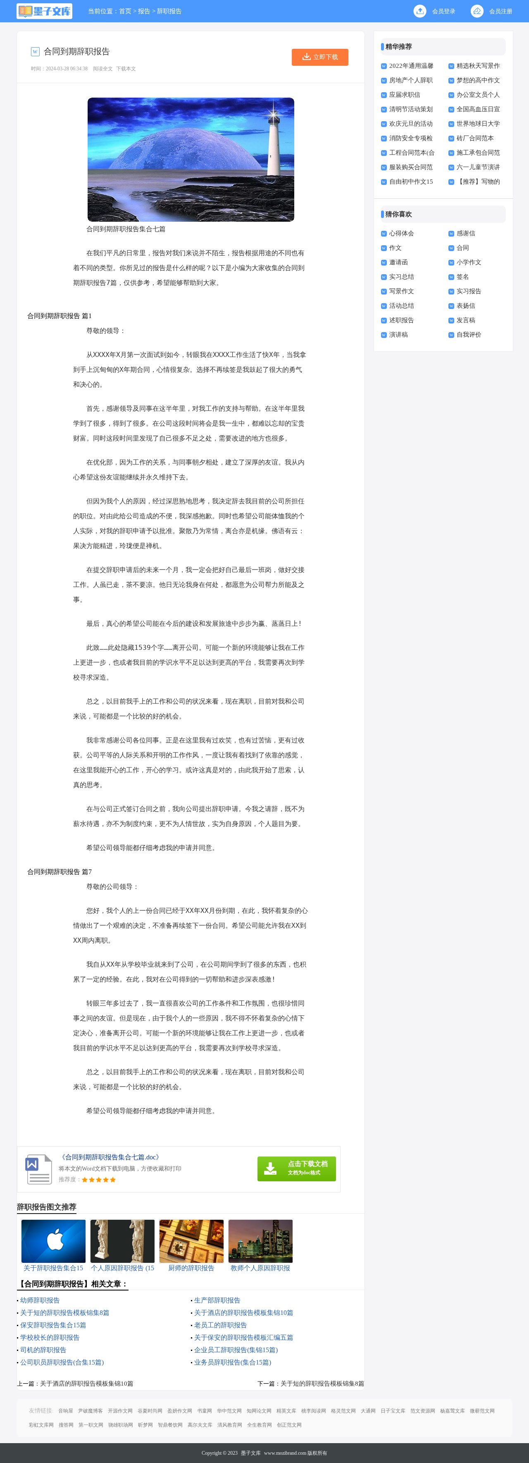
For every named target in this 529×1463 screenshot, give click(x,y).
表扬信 (466, 305)
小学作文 (469, 262)
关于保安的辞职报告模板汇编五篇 (243, 1337)
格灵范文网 (343, 1411)
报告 (144, 11)
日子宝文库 (393, 1411)
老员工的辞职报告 (220, 1325)
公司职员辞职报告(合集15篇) (62, 1362)
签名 (463, 276)
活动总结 (401, 305)
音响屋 (65, 1411)
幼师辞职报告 (40, 1300)
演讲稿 (398, 334)
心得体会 (401, 233)
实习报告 (469, 291)
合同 (463, 247)
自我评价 (469, 334)
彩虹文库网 (41, 1425)
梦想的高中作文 (478, 80)
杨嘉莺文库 (452, 1411)
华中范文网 (229, 1411)
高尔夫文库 (200, 1425)
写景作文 (401, 291)
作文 (395, 247)
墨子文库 (251, 1453)
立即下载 (325, 57)
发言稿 (466, 320)
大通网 (368, 1411)
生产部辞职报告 (217, 1300)
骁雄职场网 (120, 1425)
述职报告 (401, 320)
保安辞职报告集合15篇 (53, 1325)
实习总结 (401, 276)
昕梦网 (145, 1425)
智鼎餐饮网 (170, 1425)
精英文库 (286, 1411)
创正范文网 (289, 1425)
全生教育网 (259, 1425)
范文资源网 (422, 1411)
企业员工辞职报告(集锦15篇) (236, 1349)
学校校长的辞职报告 (50, 1337)
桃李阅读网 (313, 1411)
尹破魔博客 (90, 1411)
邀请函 (398, 262)
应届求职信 (404, 94)
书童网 (204, 1411)
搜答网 (66, 1425)
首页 (125, 11)
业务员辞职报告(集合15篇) (232, 1362)
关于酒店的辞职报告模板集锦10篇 (243, 1312)
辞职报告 (169, 11)
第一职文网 (91, 1425)
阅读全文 (103, 69)
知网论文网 (259, 1411)
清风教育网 (229, 1425)
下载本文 (126, 69)
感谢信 (466, 233)
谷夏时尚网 (150, 1411)
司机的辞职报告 (43, 1349)
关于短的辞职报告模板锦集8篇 (65, 1312)
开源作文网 (120, 1411)
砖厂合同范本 (475, 138)
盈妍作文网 (179, 1411)
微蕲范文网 (482, 1411)
